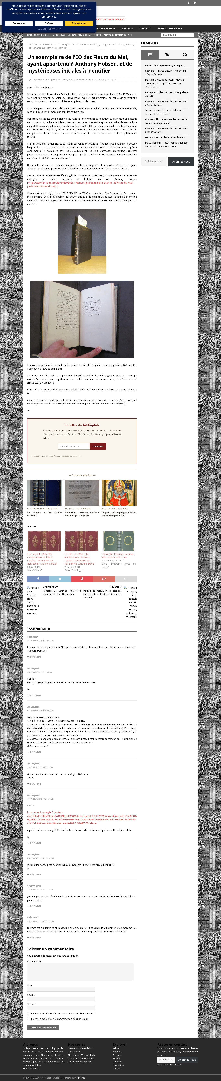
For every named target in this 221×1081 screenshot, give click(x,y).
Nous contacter (164, 1064)
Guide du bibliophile (169, 28)
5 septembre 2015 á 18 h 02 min (40, 710)
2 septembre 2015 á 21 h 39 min (40, 921)
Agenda (70, 79)
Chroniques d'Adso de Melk (81, 1055)
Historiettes (118, 1065)
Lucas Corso (74, 1051)
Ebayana (105, 79)
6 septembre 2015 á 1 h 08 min (40, 672)
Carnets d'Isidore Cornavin (81, 1058)
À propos (127, 28)
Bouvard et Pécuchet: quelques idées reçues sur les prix (118, 555)
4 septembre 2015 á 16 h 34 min (40, 858)
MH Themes (79, 1077)
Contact (145, 28)
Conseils (117, 1068)
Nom (30, 985)
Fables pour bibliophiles (79, 1061)
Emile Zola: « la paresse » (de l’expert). (165, 65)
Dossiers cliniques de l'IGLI (81, 1048)
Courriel (31, 994)
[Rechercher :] (177, 34)
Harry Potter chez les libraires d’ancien (165, 137)
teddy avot (34, 886)
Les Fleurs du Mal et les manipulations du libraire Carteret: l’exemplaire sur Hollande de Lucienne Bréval (42, 558)
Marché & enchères (100, 28)
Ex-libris (116, 1058)
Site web (31, 1004)
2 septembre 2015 (40, 79)
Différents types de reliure (87, 79)
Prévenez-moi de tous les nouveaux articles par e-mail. (59, 1018)
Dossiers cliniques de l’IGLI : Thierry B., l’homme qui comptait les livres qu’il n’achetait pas (165, 83)
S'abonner (98, 446)
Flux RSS (178, 1064)
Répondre (35, 657)
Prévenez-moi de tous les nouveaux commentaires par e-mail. (63, 1013)
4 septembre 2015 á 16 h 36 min (40, 799)
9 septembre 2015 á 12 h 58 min (40, 641)
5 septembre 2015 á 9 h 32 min (40, 767)
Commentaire (34, 961)
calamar (32, 637)
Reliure (116, 1048)
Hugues (57, 79)
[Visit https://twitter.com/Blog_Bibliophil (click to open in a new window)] (195, 3)
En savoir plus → (31, 1068)
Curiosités (117, 1061)
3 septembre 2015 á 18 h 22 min (40, 890)
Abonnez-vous (181, 161)
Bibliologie (118, 1051)
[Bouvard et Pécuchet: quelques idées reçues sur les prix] (119, 541)
